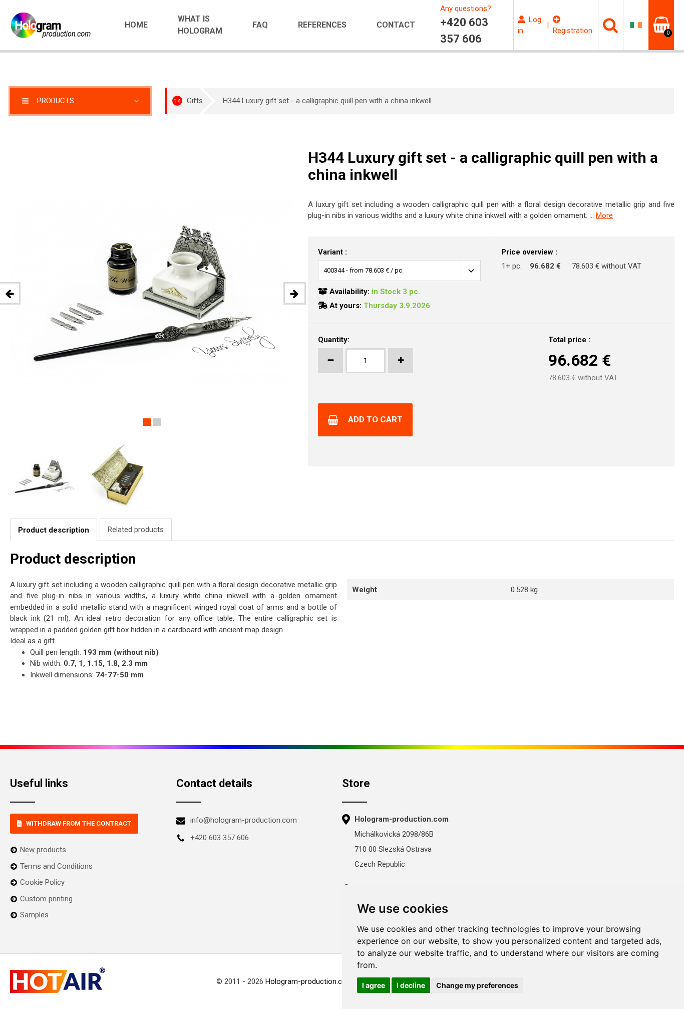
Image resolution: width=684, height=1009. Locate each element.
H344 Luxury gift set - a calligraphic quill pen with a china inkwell (327, 100)
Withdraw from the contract (78, 823)
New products (43, 849)
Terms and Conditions (56, 866)
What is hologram (200, 25)
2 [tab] (157, 422)
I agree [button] (373, 985)
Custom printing (46, 898)
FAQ (260, 25)
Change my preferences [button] (477, 985)
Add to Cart (375, 419)
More (604, 215)
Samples (34, 914)
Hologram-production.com (309, 981)
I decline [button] (411, 985)
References (322, 25)
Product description (53, 530)
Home (136, 25)
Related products (136, 529)
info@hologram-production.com (243, 820)
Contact (396, 25)
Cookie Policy (42, 882)
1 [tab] (147, 422)
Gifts (188, 100)
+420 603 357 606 (219, 837)
